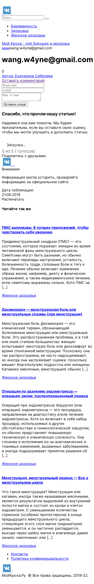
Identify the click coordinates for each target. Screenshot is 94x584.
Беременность (24, 26)
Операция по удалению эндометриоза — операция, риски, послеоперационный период (45, 393)
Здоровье (20, 30)
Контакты (19, 554)
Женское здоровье (28, 35)
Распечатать (13, 199)
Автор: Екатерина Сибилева (27, 76)
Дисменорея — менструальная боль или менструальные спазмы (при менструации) (42, 311)
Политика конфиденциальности (40, 558)
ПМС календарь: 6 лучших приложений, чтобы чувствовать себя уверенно (45, 229)
